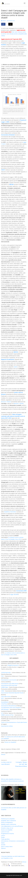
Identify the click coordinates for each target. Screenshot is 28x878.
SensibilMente (5, 702)
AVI (2, 713)
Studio (3, 837)
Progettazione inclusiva (7, 833)
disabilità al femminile (10, 511)
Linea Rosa (4, 704)
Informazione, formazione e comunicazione (13, 841)
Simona (4, 20)
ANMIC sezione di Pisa (7, 715)
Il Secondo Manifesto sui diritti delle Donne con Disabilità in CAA (13, 857)
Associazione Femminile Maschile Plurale (12, 692)
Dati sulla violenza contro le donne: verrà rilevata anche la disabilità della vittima (14, 33)
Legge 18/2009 (14, 594)
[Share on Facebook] (3, 24)
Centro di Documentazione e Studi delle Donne (14, 722)
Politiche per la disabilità (8, 818)
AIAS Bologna (5, 709)
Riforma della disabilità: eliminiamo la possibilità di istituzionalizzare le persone (12, 780)
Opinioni (3, 848)
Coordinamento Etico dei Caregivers (11, 707)
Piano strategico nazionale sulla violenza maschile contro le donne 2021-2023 (13, 416)
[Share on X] (10, 24)
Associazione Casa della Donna (9, 683)
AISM (2, 691)
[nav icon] (24, 3)
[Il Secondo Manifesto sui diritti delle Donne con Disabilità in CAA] (5, 865)
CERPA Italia (4, 687)
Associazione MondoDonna (8, 705)
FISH (2, 676)
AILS (2, 698)
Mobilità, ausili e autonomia (8, 824)
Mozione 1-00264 (18, 403)
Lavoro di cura (5, 831)
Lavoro (3, 835)
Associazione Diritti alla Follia (9, 685)
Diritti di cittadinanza (7, 822)
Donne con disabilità (10, 742)
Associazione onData (7, 726)
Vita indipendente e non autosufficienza (12, 826)
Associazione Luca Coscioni (8, 680)
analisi (15, 367)
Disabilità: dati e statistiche (8, 820)
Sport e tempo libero (7, 846)
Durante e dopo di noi (7, 828)
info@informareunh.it (13, 665)
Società (3, 844)
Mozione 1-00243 (6, 401)
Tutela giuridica (5, 839)
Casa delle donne (6, 696)
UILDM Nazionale (6, 672)
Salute (3, 843)
